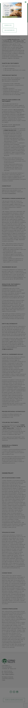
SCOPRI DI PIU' (8, 25)
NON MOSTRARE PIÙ (9, 30)
